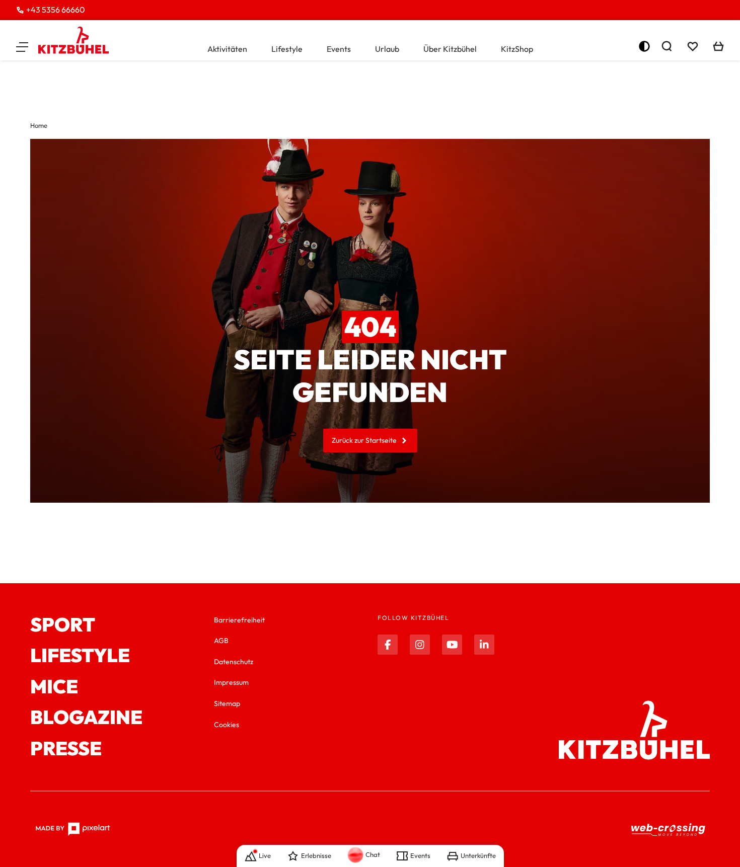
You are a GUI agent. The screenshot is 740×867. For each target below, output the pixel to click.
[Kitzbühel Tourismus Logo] (73, 40)
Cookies (226, 724)
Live (265, 855)
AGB (221, 640)
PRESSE (66, 748)
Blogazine (86, 717)
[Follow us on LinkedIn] (484, 645)
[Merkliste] (693, 46)
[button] (22, 46)
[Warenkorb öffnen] (718, 46)
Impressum (231, 682)
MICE (54, 686)
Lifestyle (287, 49)
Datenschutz (233, 661)
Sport (62, 625)
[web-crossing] (668, 829)
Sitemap (227, 703)
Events (339, 49)
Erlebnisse (316, 855)
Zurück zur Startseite (364, 440)
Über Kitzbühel (450, 49)
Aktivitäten (227, 49)
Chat (372, 854)
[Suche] (666, 46)
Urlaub (387, 49)
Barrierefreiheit (239, 619)
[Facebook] (388, 645)
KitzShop (517, 49)
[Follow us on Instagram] (420, 645)
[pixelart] (72, 829)
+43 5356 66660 (55, 10)
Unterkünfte (478, 855)
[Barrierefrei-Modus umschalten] (644, 46)
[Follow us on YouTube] (452, 645)
